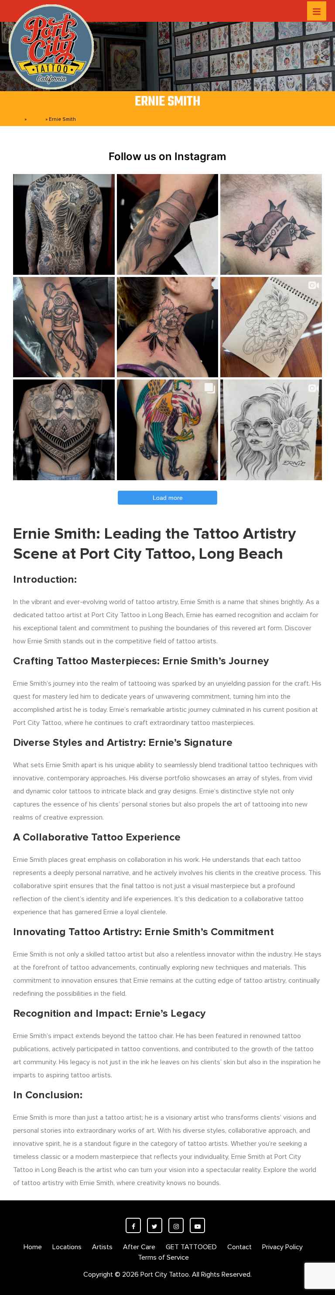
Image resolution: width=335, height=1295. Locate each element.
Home (16, 119)
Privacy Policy (282, 1247)
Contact (239, 1247)
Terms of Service (163, 1257)
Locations (67, 1247)
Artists (36, 119)
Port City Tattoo (164, 1274)
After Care (139, 1247)
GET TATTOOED (191, 1247)
